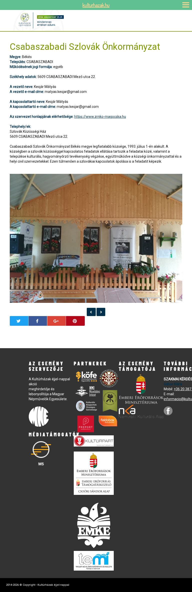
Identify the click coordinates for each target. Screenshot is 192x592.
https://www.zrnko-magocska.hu (100, 117)
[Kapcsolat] (91, 312)
